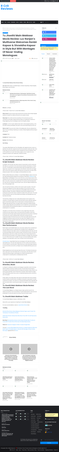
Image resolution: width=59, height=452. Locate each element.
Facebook (9, 324)
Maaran (44, 138)
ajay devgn (33, 414)
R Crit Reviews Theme (21, 448)
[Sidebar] (57, 1)
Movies (8, 22)
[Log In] (52, 1)
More (34, 22)
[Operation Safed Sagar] (53, 125)
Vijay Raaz (39, 431)
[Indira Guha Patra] (45, 86)
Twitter (18, 324)
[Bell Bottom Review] (45, 76)
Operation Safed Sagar (52, 129)
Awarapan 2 (44, 128)
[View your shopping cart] (54, 1)
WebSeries (13, 22)
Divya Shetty (12, 337)
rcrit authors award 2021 (35, 425)
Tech (5, 22)
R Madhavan (31, 176)
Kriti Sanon (38, 418)
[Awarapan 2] (45, 125)
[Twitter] (47, 1)
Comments (54, 53)
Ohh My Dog (52, 138)
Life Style (30, 22)
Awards (21, 22)
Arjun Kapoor (39, 416)
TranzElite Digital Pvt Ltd (42, 448)
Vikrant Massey (33, 433)
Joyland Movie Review (22, 305)
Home (2, 22)
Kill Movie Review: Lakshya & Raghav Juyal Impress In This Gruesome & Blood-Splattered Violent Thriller (32, 379)
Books (17, 22)
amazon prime (33, 416)
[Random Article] (55, 1)
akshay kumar (38, 414)
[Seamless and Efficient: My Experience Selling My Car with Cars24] (45, 91)
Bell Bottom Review (51, 75)
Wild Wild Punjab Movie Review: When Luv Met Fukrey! (7, 378)
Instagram (14, 324)
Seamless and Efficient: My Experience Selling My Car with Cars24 (52, 92)
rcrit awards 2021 (34, 429)
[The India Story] (22, 420)
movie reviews (5, 32)
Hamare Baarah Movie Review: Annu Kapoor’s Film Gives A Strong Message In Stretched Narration (31, 394)
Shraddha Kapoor (6, 241)
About (20, 449)
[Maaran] (45, 135)
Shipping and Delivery (49, 449)
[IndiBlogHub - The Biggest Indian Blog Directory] (49, 419)
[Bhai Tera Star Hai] (27, 417)
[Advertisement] (39, 11)
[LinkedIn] (48, 1)
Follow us (47, 410)
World (24, 22)
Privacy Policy (24, 449)
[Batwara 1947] (18, 414)
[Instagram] (50, 1)
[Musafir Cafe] (18, 420)
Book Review (33, 418)
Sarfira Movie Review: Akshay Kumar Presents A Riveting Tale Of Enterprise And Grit (20, 378)
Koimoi (16, 330)
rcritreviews (40, 429)
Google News (27, 324)
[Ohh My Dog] (53, 135)
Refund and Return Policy (32, 449)
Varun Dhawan (33, 431)
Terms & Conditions (40, 449)
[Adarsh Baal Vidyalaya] (27, 420)
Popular (43, 53)
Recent (48, 53)
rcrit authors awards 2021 (35, 427)
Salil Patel (51, 79)
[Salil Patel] (45, 81)
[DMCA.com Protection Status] (48, 425)
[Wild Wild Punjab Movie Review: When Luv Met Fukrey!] (8, 373)
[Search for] (57, 22)
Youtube (22, 324)
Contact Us (56, 449)
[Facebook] (45, 1)
